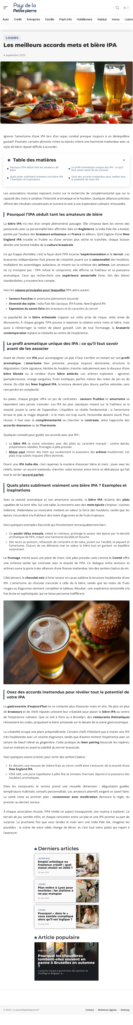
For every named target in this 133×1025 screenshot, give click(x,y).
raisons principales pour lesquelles (40, 290)
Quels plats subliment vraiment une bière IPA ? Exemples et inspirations (36, 178)
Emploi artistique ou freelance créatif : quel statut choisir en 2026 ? (55, 864)
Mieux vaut (17, 452)
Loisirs (12, 38)
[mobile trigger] (6, 8)
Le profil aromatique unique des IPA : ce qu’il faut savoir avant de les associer (97, 169)
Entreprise (44, 858)
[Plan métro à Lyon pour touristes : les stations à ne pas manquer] (87, 890)
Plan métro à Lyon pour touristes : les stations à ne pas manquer (55, 890)
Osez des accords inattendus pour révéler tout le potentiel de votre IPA (98, 178)
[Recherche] (117, 8)
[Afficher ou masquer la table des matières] (90, 160)
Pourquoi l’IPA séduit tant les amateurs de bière (34, 169)
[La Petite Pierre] (25, 8)
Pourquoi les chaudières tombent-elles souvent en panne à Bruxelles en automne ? (66, 961)
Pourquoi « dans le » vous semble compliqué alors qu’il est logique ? (55, 916)
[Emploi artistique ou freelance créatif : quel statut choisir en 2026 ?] (87, 865)
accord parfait (33, 475)
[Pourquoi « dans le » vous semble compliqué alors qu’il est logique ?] (87, 916)
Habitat (43, 950)
